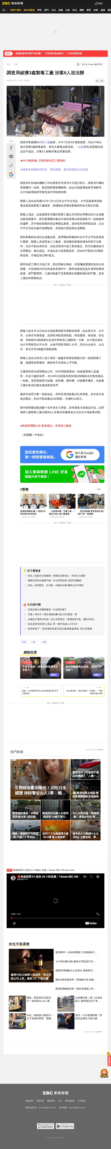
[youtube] (47, 1118)
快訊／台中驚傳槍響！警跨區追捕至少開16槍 (88, 1017)
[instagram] (53, 1118)
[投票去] (40, 668)
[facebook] (42, 1118)
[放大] (97, 80)
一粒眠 (80, 146)
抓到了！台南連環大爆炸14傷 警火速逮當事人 (55, 835)
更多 (99, 489)
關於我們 (51, 1101)
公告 (60, 1101)
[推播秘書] (104, 1073)
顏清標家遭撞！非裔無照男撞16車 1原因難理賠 (25, 815)
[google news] (69, 1118)
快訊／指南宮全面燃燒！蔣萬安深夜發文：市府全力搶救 (56, 575)
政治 (75, 10)
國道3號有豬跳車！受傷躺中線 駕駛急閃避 (76, 979)
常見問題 (81, 1101)
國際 (82, 10)
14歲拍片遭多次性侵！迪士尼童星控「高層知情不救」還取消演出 (61, 619)
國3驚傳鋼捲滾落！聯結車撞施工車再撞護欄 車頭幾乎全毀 (76, 988)
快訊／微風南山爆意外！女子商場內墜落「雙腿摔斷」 (40, 1017)
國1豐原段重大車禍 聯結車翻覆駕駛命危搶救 (86, 794)
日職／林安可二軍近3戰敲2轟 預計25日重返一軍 (52, 614)
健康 (103, 10)
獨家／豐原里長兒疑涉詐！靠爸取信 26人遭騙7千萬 (40, 999)
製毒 (42, 142)
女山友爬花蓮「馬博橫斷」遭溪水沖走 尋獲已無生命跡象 (86, 815)
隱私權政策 (70, 1101)
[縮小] (102, 80)
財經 (96, 10)
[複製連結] (11, 165)
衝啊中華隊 (15, 10)
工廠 (47, 142)
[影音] (98, 3)
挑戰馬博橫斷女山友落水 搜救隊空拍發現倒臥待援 (75, 970)
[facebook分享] (11, 147)
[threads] (64, 1118)
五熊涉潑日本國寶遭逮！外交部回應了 (47, 609)
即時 (39, 10)
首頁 (8, 64)
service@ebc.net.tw (47, 1107)
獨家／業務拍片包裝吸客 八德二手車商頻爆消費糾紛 (25, 835)
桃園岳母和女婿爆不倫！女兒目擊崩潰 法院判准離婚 (54, 580)
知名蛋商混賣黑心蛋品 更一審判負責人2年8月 (53, 624)
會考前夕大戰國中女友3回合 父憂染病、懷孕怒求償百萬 (86, 835)
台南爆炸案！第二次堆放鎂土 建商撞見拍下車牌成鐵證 (88, 999)
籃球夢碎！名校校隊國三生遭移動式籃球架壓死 (76, 952)
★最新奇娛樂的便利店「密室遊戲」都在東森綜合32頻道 (54, 169)
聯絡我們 (29, 1101)
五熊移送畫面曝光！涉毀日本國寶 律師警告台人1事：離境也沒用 (40, 790)
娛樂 (60, 10)
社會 (68, 10)
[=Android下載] (65, 1126)
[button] (104, 55)
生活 (53, 10)
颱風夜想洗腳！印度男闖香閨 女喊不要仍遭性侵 (55, 815)
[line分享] (11, 156)
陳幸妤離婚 (29, 10)
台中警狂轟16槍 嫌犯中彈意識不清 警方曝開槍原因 (76, 961)
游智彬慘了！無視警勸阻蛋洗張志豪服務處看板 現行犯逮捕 (60, 628)
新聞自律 (40, 1101)
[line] (58, 1118)
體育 (89, 10)
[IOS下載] (45, 1126)
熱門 (46, 10)
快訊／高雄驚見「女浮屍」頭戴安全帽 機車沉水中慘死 (56, 585)
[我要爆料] (109, 1060)
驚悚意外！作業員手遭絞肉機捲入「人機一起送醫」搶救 (86, 774)
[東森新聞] (12, 3)
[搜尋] (107, 3)
